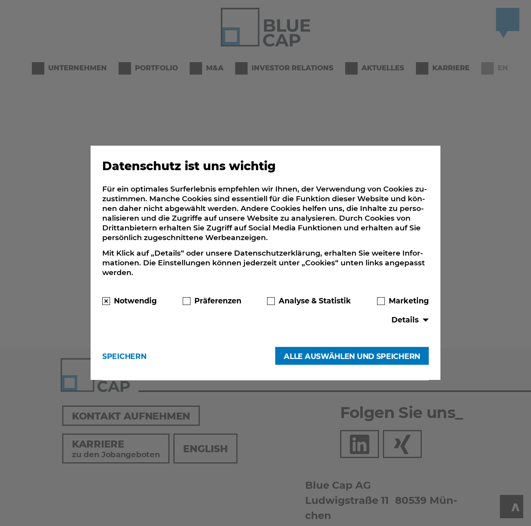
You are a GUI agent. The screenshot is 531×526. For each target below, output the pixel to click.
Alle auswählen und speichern (352, 356)
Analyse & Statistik (315, 301)
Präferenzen (217, 301)
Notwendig (135, 301)
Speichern (124, 356)
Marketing (409, 301)
